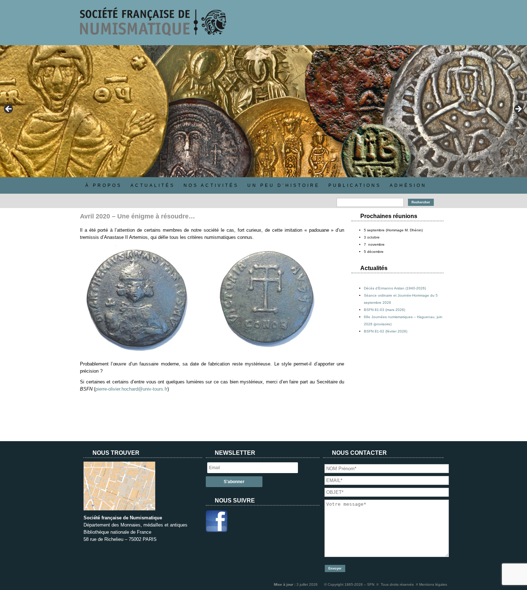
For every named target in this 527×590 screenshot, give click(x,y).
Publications (354, 185)
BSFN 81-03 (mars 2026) (384, 310)
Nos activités (211, 185)
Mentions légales (433, 584)
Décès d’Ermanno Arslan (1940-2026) (395, 288)
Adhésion (408, 185)
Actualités (152, 185)
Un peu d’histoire (283, 185)
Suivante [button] (518, 109)
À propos (103, 185)
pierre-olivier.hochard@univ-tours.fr (131, 389)
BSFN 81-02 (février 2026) (385, 331)
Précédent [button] (9, 109)
